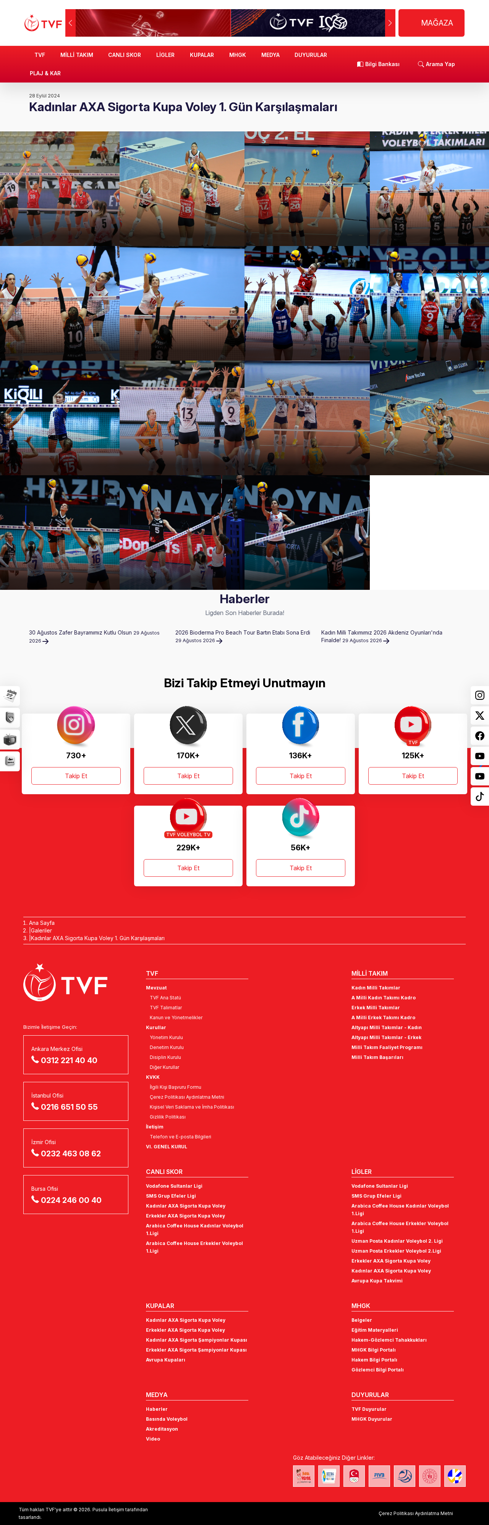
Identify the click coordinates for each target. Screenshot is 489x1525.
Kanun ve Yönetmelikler (176, 1017)
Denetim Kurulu (167, 1047)
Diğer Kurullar (164, 1067)
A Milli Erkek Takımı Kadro (383, 1017)
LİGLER (165, 55)
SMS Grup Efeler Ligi (171, 1196)
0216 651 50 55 (69, 1107)
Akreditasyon (162, 1429)
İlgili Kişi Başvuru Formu (175, 1087)
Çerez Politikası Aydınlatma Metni (187, 1097)
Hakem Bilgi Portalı (374, 1360)
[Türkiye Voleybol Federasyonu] (43, 23)
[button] (390, 23)
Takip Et (76, 776)
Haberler (157, 1409)
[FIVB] (379, 1476)
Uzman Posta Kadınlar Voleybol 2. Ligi (397, 1241)
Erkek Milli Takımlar (375, 1007)
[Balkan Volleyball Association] (404, 1476)
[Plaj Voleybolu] (329, 1476)
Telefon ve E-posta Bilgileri (180, 1137)
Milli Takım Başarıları (377, 1057)
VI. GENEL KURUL (166, 1146)
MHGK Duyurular (371, 1419)
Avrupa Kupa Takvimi (377, 1281)
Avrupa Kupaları (165, 1360)
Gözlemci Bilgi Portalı (377, 1370)
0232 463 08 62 (71, 1154)
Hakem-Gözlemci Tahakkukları (389, 1340)
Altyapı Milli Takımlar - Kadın (386, 1027)
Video (153, 1439)
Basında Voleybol (167, 1419)
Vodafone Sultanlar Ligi (174, 1186)
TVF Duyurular (369, 1409)
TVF (39, 55)
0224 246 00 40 (71, 1200)
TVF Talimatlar (166, 1007)
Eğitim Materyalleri (374, 1330)
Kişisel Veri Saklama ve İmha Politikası (192, 1107)
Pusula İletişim (108, 1509)
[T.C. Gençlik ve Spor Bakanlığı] (429, 1476)
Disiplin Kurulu (165, 1057)
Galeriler (41, 930)
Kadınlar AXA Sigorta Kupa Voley (185, 1206)
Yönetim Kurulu (166, 1037)
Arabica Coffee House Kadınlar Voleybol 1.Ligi (194, 1229)
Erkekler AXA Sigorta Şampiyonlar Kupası (196, 1350)
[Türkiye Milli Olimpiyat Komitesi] (354, 1476)
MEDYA (270, 55)
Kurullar (156, 1027)
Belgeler (361, 1320)
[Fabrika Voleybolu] (303, 1476)
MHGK (237, 55)
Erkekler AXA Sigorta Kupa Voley (185, 1216)
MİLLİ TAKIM (76, 55)
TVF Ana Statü (165, 997)
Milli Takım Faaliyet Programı (387, 1047)
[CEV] (455, 1476)
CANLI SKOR (124, 55)
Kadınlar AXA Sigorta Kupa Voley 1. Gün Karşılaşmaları (98, 938)
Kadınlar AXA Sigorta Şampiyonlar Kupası (196, 1340)
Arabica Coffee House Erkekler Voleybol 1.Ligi (194, 1247)
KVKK (153, 1077)
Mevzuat (156, 988)
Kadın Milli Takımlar (375, 988)
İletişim (155, 1127)
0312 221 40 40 (69, 1060)
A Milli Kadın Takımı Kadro (383, 997)
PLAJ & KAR (45, 73)
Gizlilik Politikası (168, 1117)
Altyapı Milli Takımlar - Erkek (386, 1037)
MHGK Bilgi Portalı (373, 1350)
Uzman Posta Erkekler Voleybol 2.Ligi (396, 1251)
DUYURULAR (311, 55)
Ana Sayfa (42, 923)
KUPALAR (202, 55)
